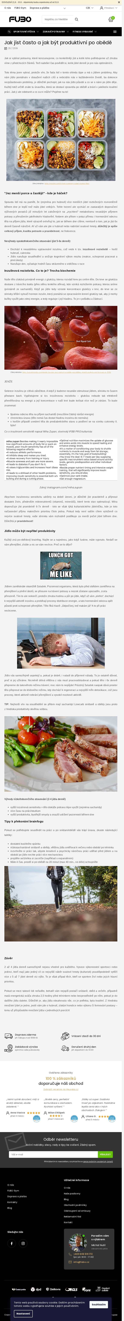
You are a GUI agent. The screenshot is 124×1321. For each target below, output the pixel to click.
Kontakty (12, 1202)
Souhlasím (99, 1304)
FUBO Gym (20, 7)
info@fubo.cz (81, 1262)
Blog (9, 1207)
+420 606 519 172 (83, 1254)
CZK (88, 8)
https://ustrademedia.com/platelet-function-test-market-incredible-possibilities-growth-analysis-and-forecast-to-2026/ (66, 372)
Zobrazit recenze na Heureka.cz (60, 1089)
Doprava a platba (39, 7)
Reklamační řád (72, 1216)
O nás (7, 7)
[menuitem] (22, 31)
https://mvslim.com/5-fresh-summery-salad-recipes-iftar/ (67, 183)
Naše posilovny (72, 1193)
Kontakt (68, 1222)
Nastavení (23, 1313)
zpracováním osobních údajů (98, 1161)
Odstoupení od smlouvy (77, 1210)
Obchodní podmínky (75, 1205)
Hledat (76, 19)
